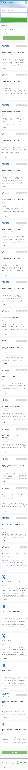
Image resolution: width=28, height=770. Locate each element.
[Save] (26, 68)
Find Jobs (14, 19)
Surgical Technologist (7, 641)
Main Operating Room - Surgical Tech (12, 406)
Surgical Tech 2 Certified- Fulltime (11, 111)
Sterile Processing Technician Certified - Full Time (14, 525)
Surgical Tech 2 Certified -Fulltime (11, 170)
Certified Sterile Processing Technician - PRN (14, 554)
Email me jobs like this (8, 29)
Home (3, 762)
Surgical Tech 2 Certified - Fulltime (11, 81)
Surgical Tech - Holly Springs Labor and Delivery (12, 702)
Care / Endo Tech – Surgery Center (11, 611)
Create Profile (23, 762)
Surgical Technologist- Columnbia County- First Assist (13, 466)
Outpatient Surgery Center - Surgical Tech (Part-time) (13, 436)
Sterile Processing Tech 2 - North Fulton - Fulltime (13, 495)
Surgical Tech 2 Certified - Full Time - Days (13, 52)
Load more (14, 752)
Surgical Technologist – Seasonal (11, 582)
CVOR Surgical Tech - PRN (8, 377)
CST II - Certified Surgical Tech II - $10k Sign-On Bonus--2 (14, 348)
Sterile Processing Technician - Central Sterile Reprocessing (14, 730)
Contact (7, 762)
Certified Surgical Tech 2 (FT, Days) (11, 317)
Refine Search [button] (4, 25)
